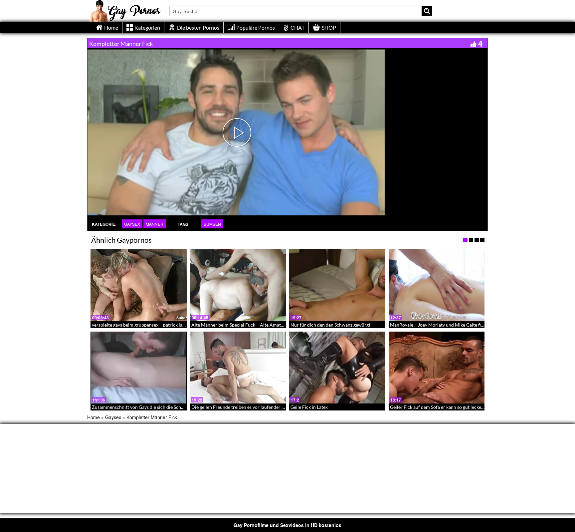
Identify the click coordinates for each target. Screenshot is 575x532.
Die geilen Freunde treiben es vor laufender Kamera (244, 407)
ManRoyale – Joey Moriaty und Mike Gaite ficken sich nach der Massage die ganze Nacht (480, 325)
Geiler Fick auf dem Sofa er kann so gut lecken (437, 407)
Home (93, 417)
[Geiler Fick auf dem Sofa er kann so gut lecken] (437, 367)
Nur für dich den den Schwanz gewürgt (330, 325)
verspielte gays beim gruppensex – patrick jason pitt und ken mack (159, 325)
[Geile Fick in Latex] (337, 367)
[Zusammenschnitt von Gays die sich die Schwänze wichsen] (139, 367)
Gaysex (132, 224)
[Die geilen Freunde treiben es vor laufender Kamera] (238, 367)
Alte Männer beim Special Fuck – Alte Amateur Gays (245, 325)
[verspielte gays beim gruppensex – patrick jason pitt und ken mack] (139, 285)
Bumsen (212, 224)
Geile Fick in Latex (309, 407)
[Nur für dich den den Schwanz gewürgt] (337, 285)
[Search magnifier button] (427, 11)
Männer (154, 224)
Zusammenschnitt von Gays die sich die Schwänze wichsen (152, 407)
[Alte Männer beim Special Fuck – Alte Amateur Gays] (238, 285)
